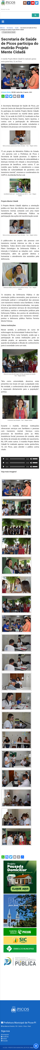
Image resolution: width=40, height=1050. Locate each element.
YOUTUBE (33, 3)
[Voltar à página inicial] (8, 5)
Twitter (4, 1038)
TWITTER (37, 3)
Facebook (5, 1036)
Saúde (16, 28)
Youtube (5, 1041)
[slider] (35, 458)
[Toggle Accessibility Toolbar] (36, 1046)
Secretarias (10, 28)
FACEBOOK (29, 3)
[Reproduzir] (4, 459)
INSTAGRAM (25, 3)
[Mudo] (31, 459)
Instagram (5, 1034)
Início (3, 28)
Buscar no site (5, 9)
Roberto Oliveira (6, 92)
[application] (20, 459)
